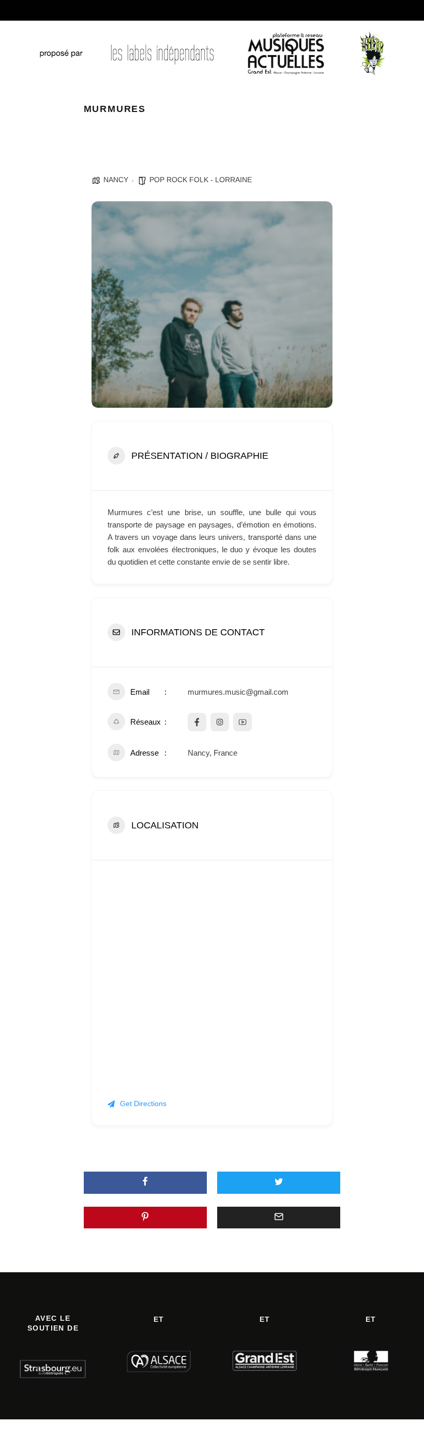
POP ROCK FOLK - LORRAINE (200, 179)
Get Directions (143, 1103)
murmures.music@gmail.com (238, 691)
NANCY (115, 179)
